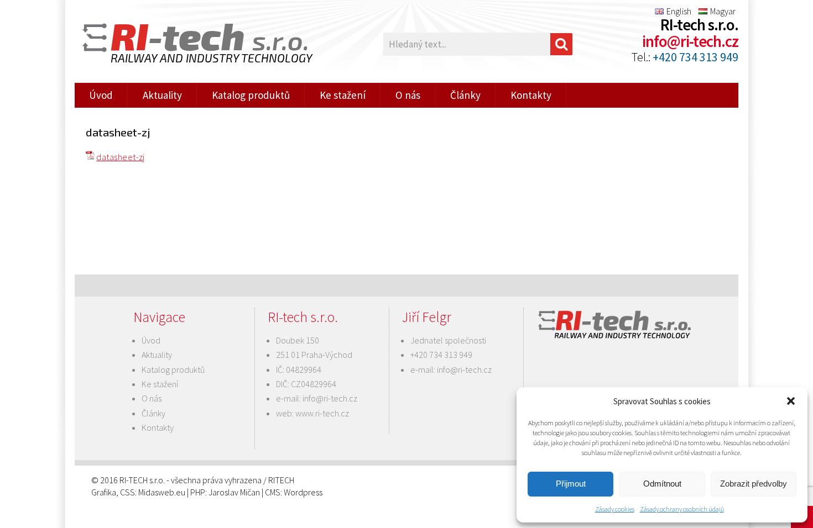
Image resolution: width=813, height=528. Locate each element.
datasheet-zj (120, 156)
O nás (407, 95)
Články (465, 95)
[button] (790, 400)
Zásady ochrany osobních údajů (682, 509)
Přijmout (571, 483)
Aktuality (162, 95)
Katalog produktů (251, 95)
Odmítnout (662, 483)
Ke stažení (343, 95)
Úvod (101, 95)
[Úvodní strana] (190, 44)
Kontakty (530, 95)
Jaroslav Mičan (234, 492)
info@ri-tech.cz (690, 41)
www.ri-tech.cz (322, 413)
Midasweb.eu (161, 492)
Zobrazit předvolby (753, 483)
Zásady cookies (614, 509)
